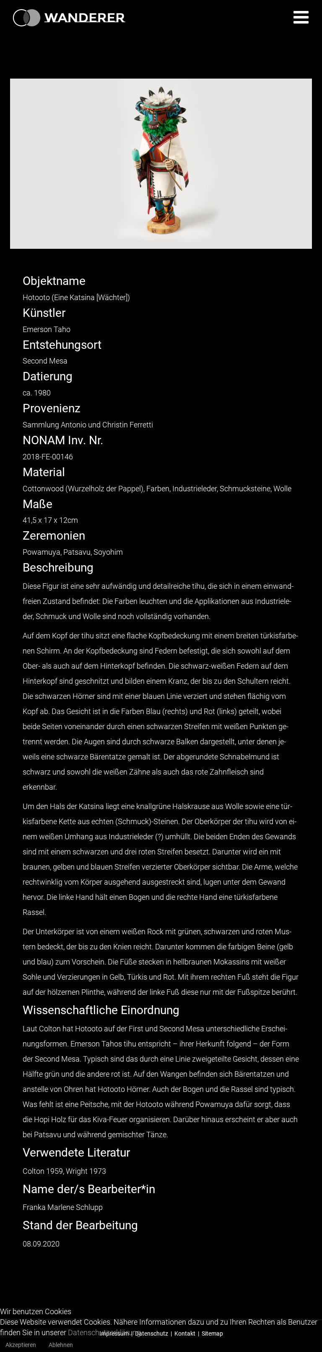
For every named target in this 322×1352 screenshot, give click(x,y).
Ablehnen (61, 1344)
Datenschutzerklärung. (105, 1332)
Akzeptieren (20, 1344)
